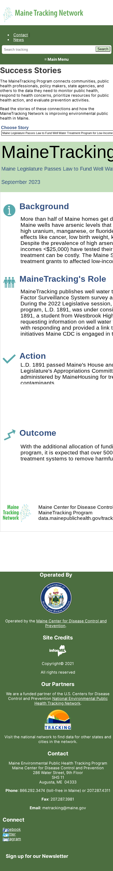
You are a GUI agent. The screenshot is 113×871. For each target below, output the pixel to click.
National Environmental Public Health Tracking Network (71, 701)
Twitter (9, 834)
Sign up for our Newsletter (37, 856)
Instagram (12, 839)
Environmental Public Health (44, 10)
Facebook (12, 829)
